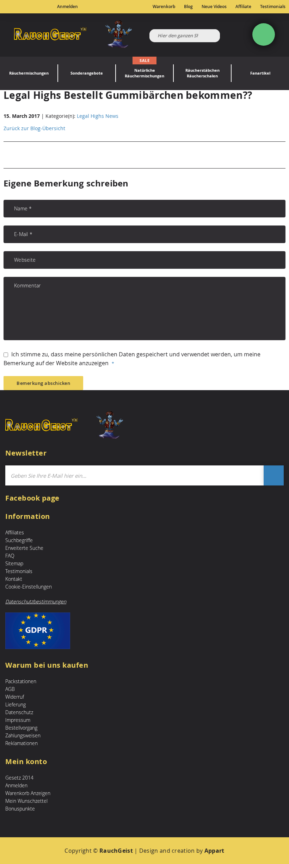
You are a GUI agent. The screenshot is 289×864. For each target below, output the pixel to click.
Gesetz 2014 (19, 777)
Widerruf (14, 696)
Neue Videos (214, 6)
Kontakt (13, 579)
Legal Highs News (97, 116)
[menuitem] (29, 73)
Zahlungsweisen (23, 735)
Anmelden (67, 6)
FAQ (9, 555)
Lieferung (15, 704)
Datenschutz (19, 712)
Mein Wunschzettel (26, 801)
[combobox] (184, 35)
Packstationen (20, 681)
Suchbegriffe (19, 540)
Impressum (17, 720)
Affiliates (14, 532)
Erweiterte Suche (24, 548)
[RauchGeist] (73, 35)
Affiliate (243, 6)
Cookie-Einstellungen (28, 586)
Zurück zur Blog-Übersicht (34, 128)
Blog (188, 6)
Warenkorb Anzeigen (27, 793)
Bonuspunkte (20, 808)
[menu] (144, 73)
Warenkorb (164, 6)
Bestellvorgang (21, 727)
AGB (10, 689)
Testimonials (272, 6)
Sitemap (14, 563)
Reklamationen (21, 743)
